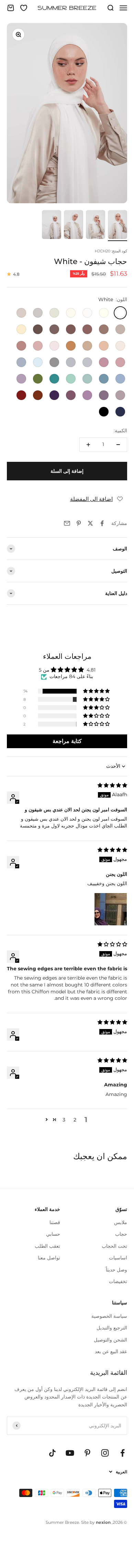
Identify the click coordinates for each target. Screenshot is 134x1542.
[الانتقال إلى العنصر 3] (73, 225)
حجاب (121, 1234)
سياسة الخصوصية (109, 1316)
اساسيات (118, 1258)
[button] (97, 691)
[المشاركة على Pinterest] (79, 523)
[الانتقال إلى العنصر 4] (51, 225)
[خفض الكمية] (118, 445)
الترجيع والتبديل (112, 1328)
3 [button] (64, 1120)
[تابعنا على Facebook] (122, 1453)
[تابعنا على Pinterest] (87, 1453)
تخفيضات (118, 1281)
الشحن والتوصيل (110, 1340)
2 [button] (75, 1120)
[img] (112, 785)
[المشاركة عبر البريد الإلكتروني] (67, 523)
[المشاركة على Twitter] (90, 523)
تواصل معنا (49, 1258)
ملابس (120, 1222)
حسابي (53, 1234)
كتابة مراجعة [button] (67, 741)
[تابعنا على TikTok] (52, 1453)
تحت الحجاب (114, 1246)
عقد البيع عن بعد (111, 1351)
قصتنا (54, 1222)
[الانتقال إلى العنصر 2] (95, 225)
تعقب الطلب (47, 1246)
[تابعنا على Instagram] (105, 1453)
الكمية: (120, 430)
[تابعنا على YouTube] (70, 1453)
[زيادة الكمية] (88, 445)
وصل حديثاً (116, 1270)
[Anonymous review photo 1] (110, 909)
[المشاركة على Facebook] (102, 523)
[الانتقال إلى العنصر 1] (117, 225)
